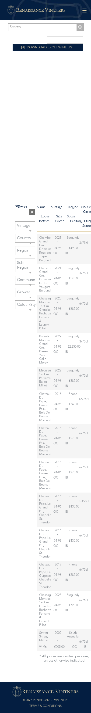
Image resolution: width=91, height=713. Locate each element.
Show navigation (84, 11)
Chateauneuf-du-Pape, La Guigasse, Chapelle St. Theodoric (48, 576)
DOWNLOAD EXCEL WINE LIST (50, 47)
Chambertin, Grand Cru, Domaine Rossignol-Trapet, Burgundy (47, 249)
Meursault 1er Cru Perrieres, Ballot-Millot (45, 378)
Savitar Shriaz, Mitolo (43, 636)
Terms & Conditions (45, 706)
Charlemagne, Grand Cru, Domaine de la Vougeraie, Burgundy (48, 279)
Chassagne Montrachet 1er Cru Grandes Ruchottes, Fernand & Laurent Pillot (47, 313)
